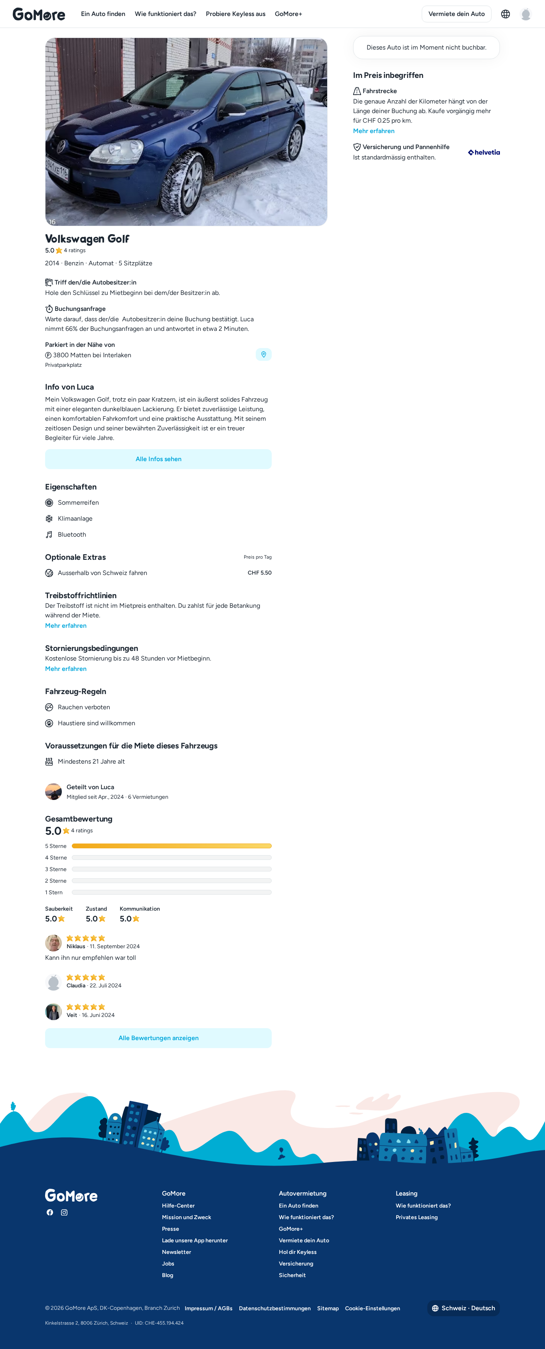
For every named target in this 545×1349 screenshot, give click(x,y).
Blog (167, 1275)
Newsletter (176, 1252)
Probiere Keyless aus (235, 14)
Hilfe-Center (178, 1205)
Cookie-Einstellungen (372, 1308)
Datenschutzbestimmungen (275, 1308)
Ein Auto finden (103, 14)
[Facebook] (50, 1212)
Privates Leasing (417, 1217)
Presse (170, 1229)
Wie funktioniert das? (165, 14)
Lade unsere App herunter (195, 1240)
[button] (158, 354)
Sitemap (328, 1308)
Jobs (168, 1263)
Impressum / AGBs (209, 1308)
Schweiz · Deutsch (468, 1308)
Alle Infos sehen (159, 459)
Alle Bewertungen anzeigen (158, 1038)
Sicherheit (292, 1275)
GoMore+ (288, 14)
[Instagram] (64, 1212)
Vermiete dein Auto (456, 14)
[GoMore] (39, 14)
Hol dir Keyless (298, 1252)
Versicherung (296, 1263)
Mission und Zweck (186, 1217)
